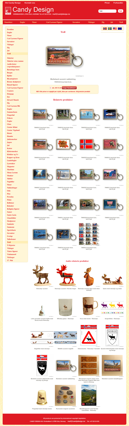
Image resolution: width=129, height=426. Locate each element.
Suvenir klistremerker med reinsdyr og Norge (112, 349)
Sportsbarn (11, 230)
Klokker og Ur (12, 154)
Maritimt (10, 169)
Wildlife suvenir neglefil (65, 348)
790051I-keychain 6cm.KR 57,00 (112, 218)
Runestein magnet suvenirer (65, 408)
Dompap (10, 93)
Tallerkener (11, 239)
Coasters (10, 90)
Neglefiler (10, 181)
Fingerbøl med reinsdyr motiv (42, 408)
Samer (9, 212)
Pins (8, 193)
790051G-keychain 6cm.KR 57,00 (112, 158)
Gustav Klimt (12, 127)
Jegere (9, 142)
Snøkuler (10, 224)
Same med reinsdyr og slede (112, 288)
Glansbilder (11, 218)
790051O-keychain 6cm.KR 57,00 (42, 128)
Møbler (10, 178)
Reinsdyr (10, 205)
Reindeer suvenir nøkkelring (65, 378)
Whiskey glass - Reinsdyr (65, 318)
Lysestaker (11, 163)
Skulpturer (11, 221)
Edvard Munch (13, 100)
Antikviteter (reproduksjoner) (13, 65)
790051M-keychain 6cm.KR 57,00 (89, 218)
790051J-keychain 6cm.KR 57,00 (112, 188)
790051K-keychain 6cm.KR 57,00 (42, 218)
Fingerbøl (10, 115)
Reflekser (10, 202)
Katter (9, 148)
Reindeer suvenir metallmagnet (112, 378)
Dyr (8, 96)
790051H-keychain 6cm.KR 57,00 (65, 248)
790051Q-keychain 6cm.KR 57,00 (65, 128)
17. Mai (10, 260)
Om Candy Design (13, 3)
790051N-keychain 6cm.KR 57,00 (42, 158)
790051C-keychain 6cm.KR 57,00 (42, 248)
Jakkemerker (12, 139)
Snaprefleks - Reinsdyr (112, 318)
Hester (9, 133)
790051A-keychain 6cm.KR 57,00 (89, 248)
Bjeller (9, 75)
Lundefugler (12, 160)
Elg (103, 22)
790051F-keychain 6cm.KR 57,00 (42, 188)
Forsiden (10, 29)
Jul (111, 22)
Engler (22, 22)
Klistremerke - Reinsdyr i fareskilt (89, 348)
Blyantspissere (12, 78)
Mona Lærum (12, 172)
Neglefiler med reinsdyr (42, 348)
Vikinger (91, 22)
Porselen (10, 196)
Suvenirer (76, 22)
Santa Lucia (11, 215)
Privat (107, 3)
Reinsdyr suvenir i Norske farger (65, 288)
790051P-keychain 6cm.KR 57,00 (112, 128)
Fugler (9, 121)
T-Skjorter (11, 245)
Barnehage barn (13, 69)
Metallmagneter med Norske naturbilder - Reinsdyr (89, 409)
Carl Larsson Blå (13, 106)
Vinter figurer (12, 251)
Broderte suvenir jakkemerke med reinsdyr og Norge (42, 379)
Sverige (10, 236)
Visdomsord (11, 254)
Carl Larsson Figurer (54, 22)
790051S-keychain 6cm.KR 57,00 (65, 158)
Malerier (10, 58)
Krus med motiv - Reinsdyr (89, 318)
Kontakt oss (30, 3)
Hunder (10, 136)
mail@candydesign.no (61, 14)
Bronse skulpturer (14, 81)
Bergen (9, 72)
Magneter (10, 166)
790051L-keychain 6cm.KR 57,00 (65, 218)
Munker (10, 175)
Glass (9, 124)
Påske (9, 199)
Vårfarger (10, 257)
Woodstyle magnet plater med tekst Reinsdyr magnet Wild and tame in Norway (88, 380)
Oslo (8, 190)
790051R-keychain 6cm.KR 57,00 (89, 158)
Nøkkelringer (12, 187)
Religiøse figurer (13, 209)
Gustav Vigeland (13, 130)
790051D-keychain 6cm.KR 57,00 (65, 188)
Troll (121, 22)
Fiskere (10, 118)
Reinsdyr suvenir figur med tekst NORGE (89, 289)
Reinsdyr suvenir (42, 288)
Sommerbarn (12, 112)
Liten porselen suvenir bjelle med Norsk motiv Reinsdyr (42, 319)
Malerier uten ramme (15, 61)
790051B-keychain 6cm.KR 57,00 (89, 128)
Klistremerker (12, 151)
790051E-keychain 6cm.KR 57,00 (88, 188)
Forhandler (118, 3)
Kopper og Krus (13, 157)
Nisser (34, 22)
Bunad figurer (12, 84)
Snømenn (10, 227)
